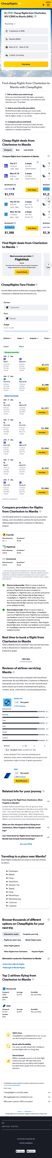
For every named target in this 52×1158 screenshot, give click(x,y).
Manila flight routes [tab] (33, 940)
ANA (16, 769)
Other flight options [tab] (12, 946)
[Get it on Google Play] (20, 1151)
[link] (22, 272)
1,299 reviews (20, 777)
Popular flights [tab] (38, 951)
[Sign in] (43, 5)
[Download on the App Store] (31, 1151)
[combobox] (10, 23)
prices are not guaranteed (12, 1085)
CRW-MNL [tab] (26, 659)
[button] (35, 16)
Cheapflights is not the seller (16, 1092)
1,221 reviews (19, 706)
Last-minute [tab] (28, 150)
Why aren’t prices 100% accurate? (18, 1101)
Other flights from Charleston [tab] (15, 951)
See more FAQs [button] (26, 844)
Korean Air (18, 698)
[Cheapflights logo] (9, 4)
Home (19, 1111)
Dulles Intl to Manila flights (13, 964)
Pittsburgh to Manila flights (14, 968)
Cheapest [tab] (8, 150)
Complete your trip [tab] (30, 934)
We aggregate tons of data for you (18, 1097)
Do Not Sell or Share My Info (26, 1139)
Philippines (28, 1111)
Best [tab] (17, 150)
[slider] (48, 331)
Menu (48, 2)
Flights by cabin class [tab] (12, 940)
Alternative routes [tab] (11, 934)
